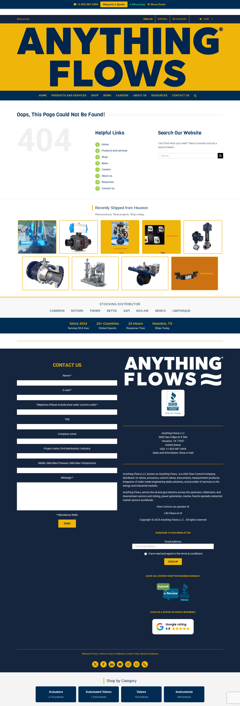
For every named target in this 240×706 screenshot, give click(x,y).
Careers (106, 169)
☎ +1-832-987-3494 (85, 4)
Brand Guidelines (149, 654)
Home (105, 144)
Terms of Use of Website (112, 654)
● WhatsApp (137, 4)
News (105, 163)
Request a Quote (114, 4)
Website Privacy (90, 654)
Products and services (114, 150)
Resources (108, 181)
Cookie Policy (133, 654)
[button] (195, 95)
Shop (105, 156)
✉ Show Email (156, 4)
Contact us (108, 188)
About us (107, 175)
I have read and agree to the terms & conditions (175, 553)
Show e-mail (23, 19)
